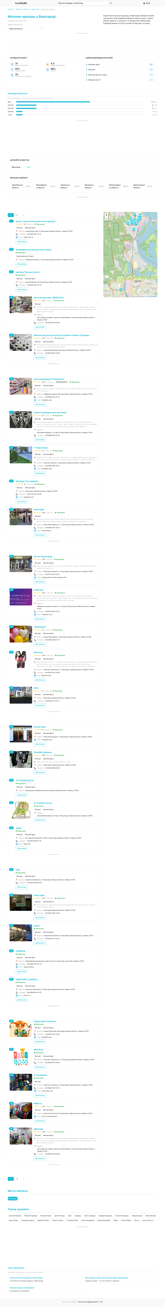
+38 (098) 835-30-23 (52, 435)
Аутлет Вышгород (43, 556)
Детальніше (21, 241)
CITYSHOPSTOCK (24, 780)
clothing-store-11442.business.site (54, 577)
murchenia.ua (46, 530)
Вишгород (35, 9)
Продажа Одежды (105, 1216)
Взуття (136, 1220)
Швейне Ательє (43, 1220)
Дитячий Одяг (60, 1216)
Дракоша (38, 1129)
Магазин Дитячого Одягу (25, 256)
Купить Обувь (126, 1220)
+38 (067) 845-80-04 (34, 883)
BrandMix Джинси (43, 752)
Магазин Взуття (48, 902)
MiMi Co (38, 1103)
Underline (38, 590)
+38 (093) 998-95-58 (52, 768)
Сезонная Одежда (122, 1216)
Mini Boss (38, 1049)
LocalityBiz (21, 3)
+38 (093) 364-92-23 (52, 611)
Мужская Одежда (103, 1220)
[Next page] (23, 215)
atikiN (18, 828)
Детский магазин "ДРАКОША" (49, 297)
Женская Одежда (87, 1220)
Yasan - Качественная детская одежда (35, 221)
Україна (11, 9)
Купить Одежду (89, 1216)
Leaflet (142, 296)
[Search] (110, 3)
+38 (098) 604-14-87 (33, 992)
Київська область (22, 9)
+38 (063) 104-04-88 (52, 672)
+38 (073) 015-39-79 (52, 574)
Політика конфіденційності (88, 1302)
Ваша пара (39, 895)
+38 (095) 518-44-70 (33, 964)
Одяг (70, 1216)
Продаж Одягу (137, 1216)
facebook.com (47, 400)
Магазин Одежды (30, 1216)
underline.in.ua (47, 614)
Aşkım (37, 926)
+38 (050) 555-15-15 (33, 234)
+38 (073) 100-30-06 (33, 494)
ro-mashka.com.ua (43, 803)
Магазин (19, 228)
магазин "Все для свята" (28, 272)
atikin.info (27, 844)
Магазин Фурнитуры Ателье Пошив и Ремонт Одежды (61, 335)
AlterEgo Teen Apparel (27, 481)
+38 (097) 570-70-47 (52, 938)
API (101, 1302)
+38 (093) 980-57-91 (33, 841)
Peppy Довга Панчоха (45, 1021)
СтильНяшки (40, 1075)
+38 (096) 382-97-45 (52, 640)
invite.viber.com (47, 1091)
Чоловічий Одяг (72, 1220)
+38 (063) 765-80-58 (52, 322)
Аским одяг (40, 727)
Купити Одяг (13, 1220)
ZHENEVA (20, 951)
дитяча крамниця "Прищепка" (49, 379)
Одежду (78, 1216)
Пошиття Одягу (57, 1220)
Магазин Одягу (30, 228)
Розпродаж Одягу (27, 1220)
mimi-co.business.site (49, 1116)
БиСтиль (38, 652)
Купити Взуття (148, 1220)
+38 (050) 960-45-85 (52, 353)
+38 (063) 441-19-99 (52, 1034)
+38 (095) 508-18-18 (52, 466)
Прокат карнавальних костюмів (50, 412)
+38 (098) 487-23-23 (52, 397)
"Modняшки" (40, 627)
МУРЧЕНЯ (39, 509)
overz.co (27, 995)
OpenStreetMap (152, 296)
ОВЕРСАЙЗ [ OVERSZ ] (27, 979)
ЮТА (36, 688)
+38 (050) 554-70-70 (34, 285)
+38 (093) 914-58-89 (52, 1062)
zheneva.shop (28, 967)
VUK (18, 870)
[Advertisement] (82, 39)
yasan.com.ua (28, 237)
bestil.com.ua (46, 675)
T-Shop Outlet (41, 448)
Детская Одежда (15, 1216)
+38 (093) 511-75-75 (52, 701)
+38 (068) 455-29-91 (52, 527)
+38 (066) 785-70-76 (52, 1088)
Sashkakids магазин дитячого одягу (34, 249)
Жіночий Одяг (151, 1216)
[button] (134, 229)
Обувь (115, 1220)
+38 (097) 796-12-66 (52, 913)
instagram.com (47, 469)
